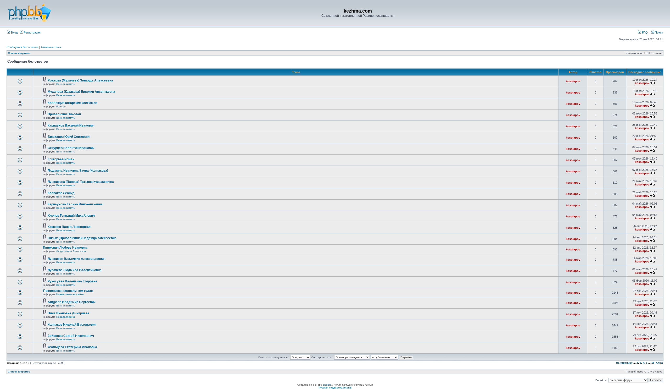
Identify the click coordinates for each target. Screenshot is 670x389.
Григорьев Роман (61, 159)
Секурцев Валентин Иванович (71, 148)
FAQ (644, 32)
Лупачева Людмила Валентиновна (75, 270)
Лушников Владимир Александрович (76, 259)
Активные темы (51, 47)
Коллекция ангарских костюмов (72, 103)
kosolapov (573, 81)
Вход (14, 32)
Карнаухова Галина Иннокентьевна (75, 204)
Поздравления (65, 316)
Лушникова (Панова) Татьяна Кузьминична (81, 182)
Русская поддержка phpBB (335, 387)
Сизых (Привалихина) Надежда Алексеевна (82, 238)
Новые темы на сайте (70, 294)
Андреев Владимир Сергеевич (72, 302)
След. (659, 362)
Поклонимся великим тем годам (68, 291)
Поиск (658, 32)
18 (653, 362)
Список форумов (19, 53)
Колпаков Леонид (61, 193)
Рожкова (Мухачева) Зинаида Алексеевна (80, 80)
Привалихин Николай (64, 114)
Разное (61, 106)
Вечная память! (66, 84)
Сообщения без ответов (22, 47)
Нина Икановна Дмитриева (68, 313)
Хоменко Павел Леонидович (69, 227)
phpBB (327, 384)
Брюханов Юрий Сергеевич (69, 137)
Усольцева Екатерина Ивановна (72, 347)
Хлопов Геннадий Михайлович (71, 215)
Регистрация (32, 32)
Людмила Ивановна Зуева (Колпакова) (78, 170)
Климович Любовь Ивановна (65, 247)
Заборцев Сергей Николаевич (71, 336)
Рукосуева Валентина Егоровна (72, 281)
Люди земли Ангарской (71, 251)
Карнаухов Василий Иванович (71, 125)
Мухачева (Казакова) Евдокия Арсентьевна (81, 92)
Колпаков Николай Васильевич (72, 324)
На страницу (624, 362)
